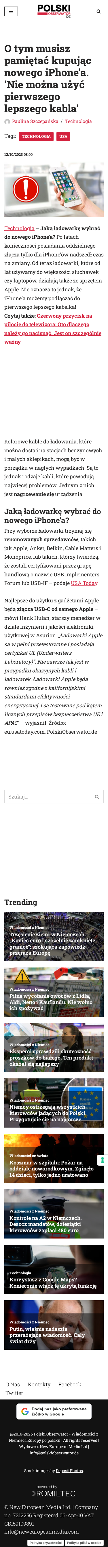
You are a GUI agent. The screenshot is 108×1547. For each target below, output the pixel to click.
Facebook (70, 1384)
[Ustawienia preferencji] (102, 1160)
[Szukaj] (98, 11)
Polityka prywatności (46, 1542)
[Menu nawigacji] (11, 11)
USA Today (84, 583)
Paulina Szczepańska (35, 121)
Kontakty (39, 1384)
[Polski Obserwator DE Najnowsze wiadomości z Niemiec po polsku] (54, 11)
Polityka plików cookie (84, 1542)
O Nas (12, 1384)
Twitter (14, 1392)
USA (63, 136)
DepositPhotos (69, 1470)
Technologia (78, 121)
